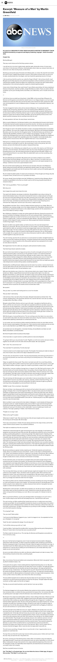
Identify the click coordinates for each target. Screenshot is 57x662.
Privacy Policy (15, 658)
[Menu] (2, 2)
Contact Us (21, 660)
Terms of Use (13, 660)
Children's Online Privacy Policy (38, 658)
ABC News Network (8, 658)
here (21, 651)
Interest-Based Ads (49, 658)
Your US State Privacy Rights (25, 658)
